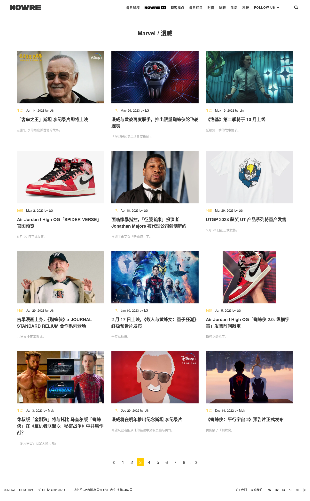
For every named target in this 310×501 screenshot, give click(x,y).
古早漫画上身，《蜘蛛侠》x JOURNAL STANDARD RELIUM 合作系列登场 (54, 322)
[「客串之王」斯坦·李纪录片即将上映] (60, 77)
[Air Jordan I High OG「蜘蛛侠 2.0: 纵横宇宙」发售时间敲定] (249, 277)
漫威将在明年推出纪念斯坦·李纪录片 (146, 419)
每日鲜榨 (133, 7)
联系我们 (257, 490)
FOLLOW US (265, 7)
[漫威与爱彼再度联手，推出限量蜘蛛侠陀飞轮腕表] (155, 77)
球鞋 (222, 7)
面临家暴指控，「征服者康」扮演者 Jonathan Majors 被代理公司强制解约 (148, 222)
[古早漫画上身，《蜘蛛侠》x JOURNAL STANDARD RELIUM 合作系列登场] (60, 277)
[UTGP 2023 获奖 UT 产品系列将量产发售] (249, 177)
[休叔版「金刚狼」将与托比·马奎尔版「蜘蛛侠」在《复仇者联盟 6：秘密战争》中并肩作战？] (60, 377)
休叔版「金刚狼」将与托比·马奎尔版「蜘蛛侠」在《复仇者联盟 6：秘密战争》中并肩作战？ (60, 426)
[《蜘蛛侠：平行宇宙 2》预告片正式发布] (249, 377)
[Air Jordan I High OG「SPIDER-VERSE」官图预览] (60, 177)
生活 (234, 7)
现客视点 (177, 7)
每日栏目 (196, 7)
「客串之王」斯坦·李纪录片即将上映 (52, 119)
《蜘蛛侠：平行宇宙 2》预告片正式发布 (245, 419)
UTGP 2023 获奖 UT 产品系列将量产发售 (246, 219)
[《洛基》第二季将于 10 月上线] (249, 77)
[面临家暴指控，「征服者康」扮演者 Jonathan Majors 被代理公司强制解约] (155, 177)
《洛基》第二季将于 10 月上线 (235, 119)
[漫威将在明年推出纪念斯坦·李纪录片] (155, 377)
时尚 (211, 7)
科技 (245, 7)
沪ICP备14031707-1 (52, 490)
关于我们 (241, 490)
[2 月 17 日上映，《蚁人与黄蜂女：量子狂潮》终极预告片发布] (155, 277)
